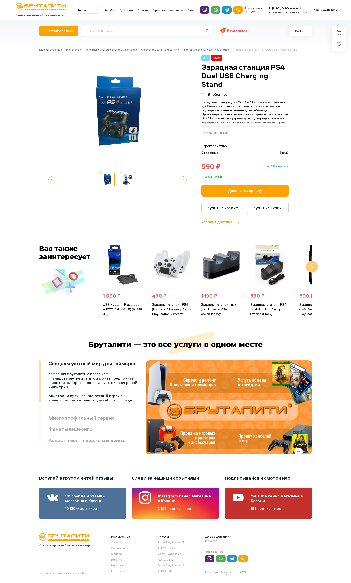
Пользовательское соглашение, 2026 (62, 573)
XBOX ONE (165, 560)
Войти (298, 31)
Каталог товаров (61, 31)
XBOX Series (166, 548)
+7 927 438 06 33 (326, 9)
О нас (191, 10)
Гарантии (117, 560)
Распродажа (237, 30)
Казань (82, 10)
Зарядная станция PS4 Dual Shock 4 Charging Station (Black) (268, 309)
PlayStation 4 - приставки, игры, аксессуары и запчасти (101, 49)
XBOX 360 (165, 571)
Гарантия (158, 10)
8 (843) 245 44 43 (285, 7)
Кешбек (110, 10)
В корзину (115, 321)
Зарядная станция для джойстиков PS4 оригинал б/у (219, 309)
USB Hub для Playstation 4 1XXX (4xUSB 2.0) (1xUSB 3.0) (122, 309)
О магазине (119, 542)
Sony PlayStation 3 (171, 565)
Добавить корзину (245, 190)
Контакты (176, 10)
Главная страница (50, 49)
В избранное (217, 94)
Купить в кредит (222, 207)
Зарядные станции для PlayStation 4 (207, 49)
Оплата (142, 10)
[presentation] (93, 267)
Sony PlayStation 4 (171, 554)
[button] (174, 111)
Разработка (212, 572)
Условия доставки (218, 221)
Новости (117, 565)
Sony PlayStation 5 (171, 542)
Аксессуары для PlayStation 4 (160, 49)
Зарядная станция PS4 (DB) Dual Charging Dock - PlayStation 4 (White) (171, 309)
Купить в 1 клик (267, 207)
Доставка (126, 10)
